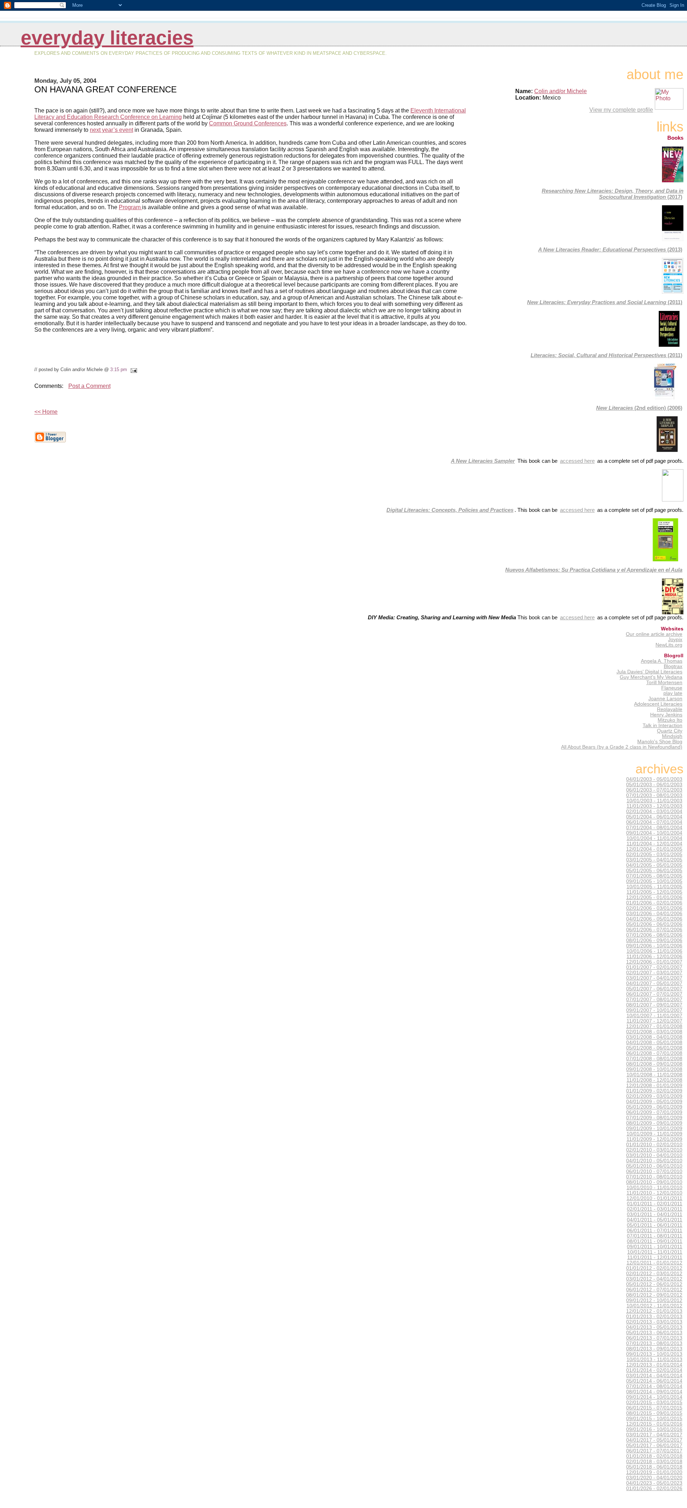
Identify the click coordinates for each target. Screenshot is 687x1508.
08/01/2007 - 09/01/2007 (654, 1005)
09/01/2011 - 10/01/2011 (654, 1246)
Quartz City (669, 731)
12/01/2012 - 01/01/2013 (654, 1311)
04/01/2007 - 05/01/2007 (654, 983)
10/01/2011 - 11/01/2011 (654, 1252)
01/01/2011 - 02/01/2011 (654, 1203)
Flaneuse (671, 688)
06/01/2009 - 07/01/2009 (654, 1112)
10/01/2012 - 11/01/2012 (654, 1305)
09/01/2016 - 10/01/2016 (654, 1429)
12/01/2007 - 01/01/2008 (654, 1026)
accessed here (577, 461)
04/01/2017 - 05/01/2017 (654, 1440)
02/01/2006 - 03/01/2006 (654, 908)
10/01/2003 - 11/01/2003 (654, 800)
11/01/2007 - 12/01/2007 (654, 1021)
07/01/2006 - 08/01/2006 (654, 935)
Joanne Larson (665, 698)
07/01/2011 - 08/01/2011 (654, 1236)
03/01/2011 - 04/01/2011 (654, 1214)
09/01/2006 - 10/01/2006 (654, 945)
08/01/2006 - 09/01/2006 (654, 940)
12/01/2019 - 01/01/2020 (654, 1472)
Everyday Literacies (107, 38)
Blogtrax (673, 666)
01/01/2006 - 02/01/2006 (654, 903)
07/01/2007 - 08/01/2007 (654, 999)
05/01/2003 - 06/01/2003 (654, 784)
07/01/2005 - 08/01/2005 (654, 876)
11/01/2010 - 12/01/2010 (654, 1193)
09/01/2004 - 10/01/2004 (654, 833)
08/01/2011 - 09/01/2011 (654, 1241)
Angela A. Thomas (661, 661)
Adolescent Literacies (658, 704)
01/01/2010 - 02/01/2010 (654, 1144)
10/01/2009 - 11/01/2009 (654, 1134)
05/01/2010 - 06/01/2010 (654, 1166)
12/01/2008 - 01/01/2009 (654, 1085)
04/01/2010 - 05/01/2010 (654, 1160)
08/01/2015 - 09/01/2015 (654, 1413)
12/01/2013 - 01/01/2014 (654, 1365)
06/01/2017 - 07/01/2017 (654, 1451)
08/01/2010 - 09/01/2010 (654, 1182)
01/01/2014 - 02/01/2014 (654, 1370)
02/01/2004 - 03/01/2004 (654, 811)
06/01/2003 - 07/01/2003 (654, 790)
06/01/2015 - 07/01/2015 (654, 1408)
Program (130, 207)
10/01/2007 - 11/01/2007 (654, 1015)
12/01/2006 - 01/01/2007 (654, 962)
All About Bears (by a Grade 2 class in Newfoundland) (621, 747)
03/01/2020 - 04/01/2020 (654, 1477)
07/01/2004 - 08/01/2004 (654, 827)
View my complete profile (621, 110)
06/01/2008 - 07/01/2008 (654, 1053)
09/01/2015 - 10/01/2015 (654, 1418)
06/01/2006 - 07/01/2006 (654, 929)
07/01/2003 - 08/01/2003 (654, 795)
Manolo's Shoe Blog (659, 741)
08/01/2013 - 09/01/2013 (654, 1348)
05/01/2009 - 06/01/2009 (654, 1107)
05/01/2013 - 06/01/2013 (654, 1332)
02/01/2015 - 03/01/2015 (654, 1402)
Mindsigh (672, 736)
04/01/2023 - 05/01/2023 (654, 1483)
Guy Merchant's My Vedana (651, 677)
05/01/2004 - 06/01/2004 (654, 817)
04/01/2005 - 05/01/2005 (654, 865)
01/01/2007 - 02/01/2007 (654, 967)
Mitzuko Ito (670, 720)
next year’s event (111, 130)
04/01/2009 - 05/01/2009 (654, 1101)
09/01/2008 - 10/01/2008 (654, 1069)
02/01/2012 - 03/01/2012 (654, 1273)
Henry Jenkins (666, 714)
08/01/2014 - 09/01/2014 (654, 1391)
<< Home (46, 412)
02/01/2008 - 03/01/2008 (654, 1031)
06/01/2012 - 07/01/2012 (654, 1289)
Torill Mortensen (664, 682)
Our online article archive (654, 634)
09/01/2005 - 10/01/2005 (654, 881)
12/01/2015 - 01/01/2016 (654, 1424)
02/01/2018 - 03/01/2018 (654, 1461)
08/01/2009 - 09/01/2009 (654, 1123)
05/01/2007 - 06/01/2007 (654, 988)
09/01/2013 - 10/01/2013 (654, 1354)
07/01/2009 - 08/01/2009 (654, 1117)
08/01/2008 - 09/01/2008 (654, 1064)
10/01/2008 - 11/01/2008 (654, 1074)
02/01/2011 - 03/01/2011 (654, 1209)
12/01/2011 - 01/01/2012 (654, 1263)
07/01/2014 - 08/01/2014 (654, 1386)
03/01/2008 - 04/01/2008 (654, 1037)
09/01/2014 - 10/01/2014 (654, 1397)
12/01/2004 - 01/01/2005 (654, 849)
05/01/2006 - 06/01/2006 (654, 924)
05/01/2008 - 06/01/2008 (654, 1048)
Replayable (669, 709)
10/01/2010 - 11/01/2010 (654, 1187)
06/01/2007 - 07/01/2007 (654, 994)
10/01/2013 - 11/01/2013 (654, 1359)
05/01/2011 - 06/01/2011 (654, 1225)
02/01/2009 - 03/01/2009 (654, 1096)
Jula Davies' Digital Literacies (649, 671)
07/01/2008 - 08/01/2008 (654, 1058)
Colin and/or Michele (560, 91)
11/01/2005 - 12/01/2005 (654, 892)
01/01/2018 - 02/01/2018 (654, 1456)
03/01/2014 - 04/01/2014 (654, 1375)
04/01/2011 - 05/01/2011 (654, 1220)
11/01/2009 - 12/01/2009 (654, 1139)
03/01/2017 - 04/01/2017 (654, 1434)
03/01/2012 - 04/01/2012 (654, 1279)
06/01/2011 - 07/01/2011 (654, 1230)
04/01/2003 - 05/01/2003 (654, 779)
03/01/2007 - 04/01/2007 (654, 978)
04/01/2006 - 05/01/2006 (654, 919)
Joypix (675, 639)
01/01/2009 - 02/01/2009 (654, 1091)
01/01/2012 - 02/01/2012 (654, 1268)
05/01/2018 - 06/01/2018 (654, 1467)
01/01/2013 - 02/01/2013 (654, 1316)
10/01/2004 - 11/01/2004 (654, 838)
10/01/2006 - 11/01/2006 (654, 951)
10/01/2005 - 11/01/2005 (654, 886)
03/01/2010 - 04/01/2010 (654, 1155)
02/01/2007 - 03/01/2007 (654, 972)
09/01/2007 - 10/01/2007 (654, 1010)
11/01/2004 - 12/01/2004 (654, 843)
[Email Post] (132, 369)
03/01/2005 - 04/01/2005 (654, 860)
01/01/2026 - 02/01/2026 (654, 1488)
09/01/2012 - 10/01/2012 (654, 1300)
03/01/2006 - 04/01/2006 (654, 913)
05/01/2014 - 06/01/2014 (654, 1381)
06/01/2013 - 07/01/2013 (654, 1338)
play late (672, 693)
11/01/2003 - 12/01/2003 (654, 806)
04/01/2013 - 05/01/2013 (654, 1327)
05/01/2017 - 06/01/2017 (654, 1445)
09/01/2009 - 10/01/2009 (654, 1128)
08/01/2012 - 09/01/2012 (654, 1295)
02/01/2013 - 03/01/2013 (654, 1322)
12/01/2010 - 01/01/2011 (654, 1198)
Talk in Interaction (662, 725)
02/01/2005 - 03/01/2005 (654, 854)
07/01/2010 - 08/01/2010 (654, 1177)
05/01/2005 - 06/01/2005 (654, 870)
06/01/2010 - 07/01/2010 (654, 1171)
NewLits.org (669, 645)
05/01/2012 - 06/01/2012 (654, 1284)
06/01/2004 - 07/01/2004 (654, 822)
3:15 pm (118, 369)
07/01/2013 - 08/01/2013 (654, 1343)
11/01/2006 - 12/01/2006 (654, 956)
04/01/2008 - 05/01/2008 (654, 1042)
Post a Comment (89, 386)
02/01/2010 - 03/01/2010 (654, 1150)
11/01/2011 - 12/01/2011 (654, 1257)
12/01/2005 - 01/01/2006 (654, 897)
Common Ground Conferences (248, 123)
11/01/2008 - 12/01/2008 (654, 1080)
